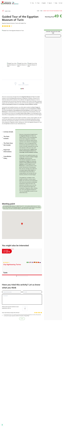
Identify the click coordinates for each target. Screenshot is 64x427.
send (22, 318)
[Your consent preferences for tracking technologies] (2, 425)
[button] (22, 224)
